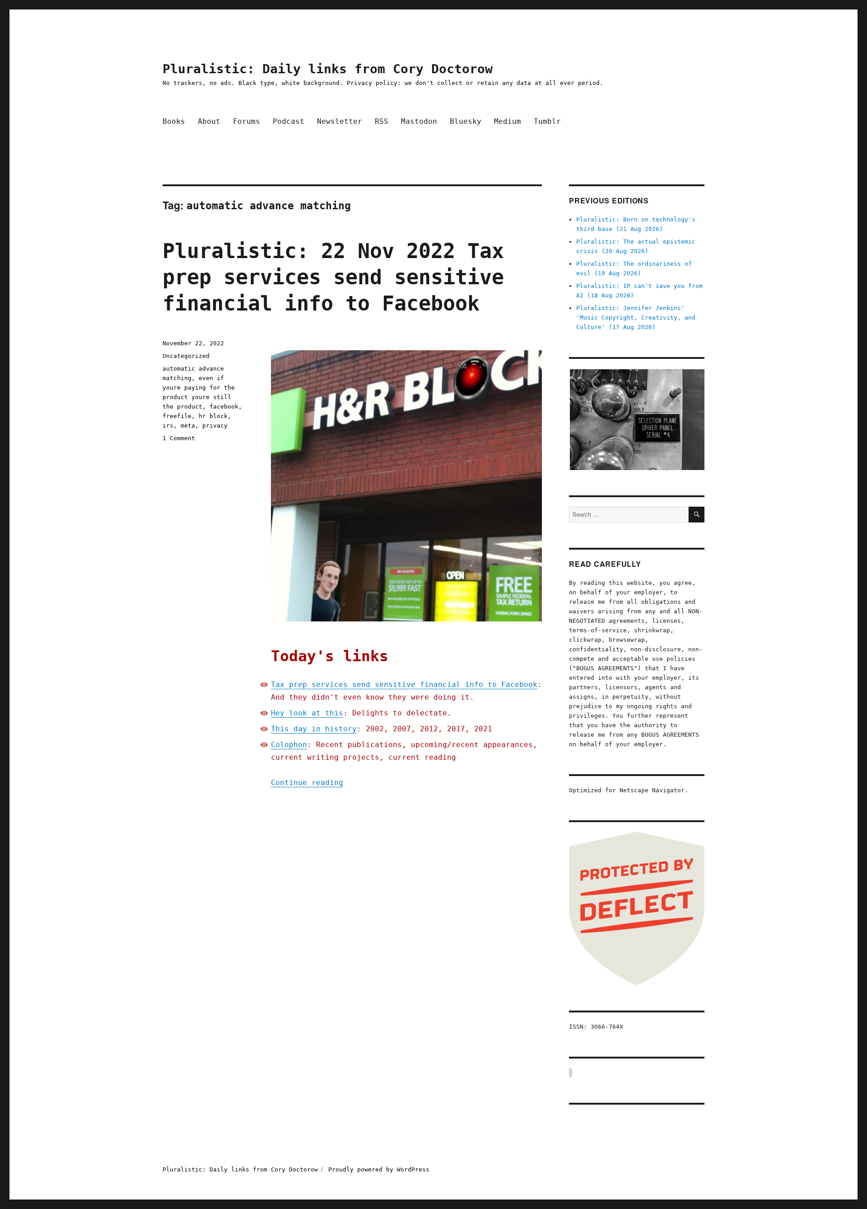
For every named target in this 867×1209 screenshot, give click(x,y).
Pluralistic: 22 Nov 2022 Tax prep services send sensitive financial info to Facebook (333, 277)
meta (188, 425)
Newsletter (339, 121)
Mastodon (419, 121)
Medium (507, 121)
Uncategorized (186, 356)
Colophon (289, 744)
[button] (636, 419)
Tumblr (547, 121)
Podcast (288, 121)
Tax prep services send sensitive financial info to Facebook (404, 684)
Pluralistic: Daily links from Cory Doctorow (328, 68)
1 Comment (179, 438)
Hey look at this (307, 713)
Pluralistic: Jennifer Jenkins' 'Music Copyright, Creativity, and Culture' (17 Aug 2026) (635, 317)
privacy (215, 425)
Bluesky (465, 121)
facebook (224, 406)
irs (168, 425)
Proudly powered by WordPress (378, 1169)
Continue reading (307, 782)
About (209, 121)
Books (174, 121)
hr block (213, 416)
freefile (177, 416)
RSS (381, 121)
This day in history (314, 728)
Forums (246, 121)
